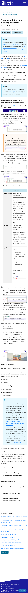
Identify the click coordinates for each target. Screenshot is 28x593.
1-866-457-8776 (6, 586)
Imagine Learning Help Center (7, 12)
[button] (24, 2)
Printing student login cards (8, 537)
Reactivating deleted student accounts (11, 542)
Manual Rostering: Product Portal (10, 16)
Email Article (18, 32)
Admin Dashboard (18, 442)
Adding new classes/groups (8, 545)
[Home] (7, 3)
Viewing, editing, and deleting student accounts (13, 540)
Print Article (7, 32)
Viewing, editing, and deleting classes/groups (12, 548)
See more (4, 552)
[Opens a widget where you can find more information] (22, 590)
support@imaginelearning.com (11, 584)
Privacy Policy (4, 590)
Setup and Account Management (10, 14)
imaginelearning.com (8, 588)
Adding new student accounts (9, 534)
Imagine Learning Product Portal (11, 44)
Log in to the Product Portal (10, 105)
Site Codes (12, 91)
